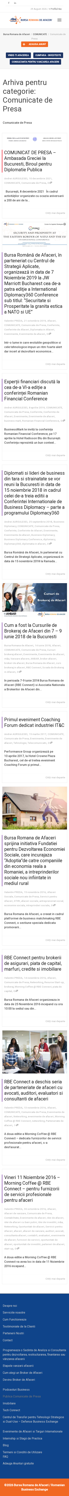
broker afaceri (48, 658)
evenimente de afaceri (41, 1116)
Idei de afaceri (55, 1217)
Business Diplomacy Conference (23, 539)
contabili (32, 1235)
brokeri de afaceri (14, 663)
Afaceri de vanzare (15, 1213)
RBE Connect (33, 667)
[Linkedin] (15, 3)
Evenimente (11, 333)
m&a (6, 658)
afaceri (18, 1230)
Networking (36, 982)
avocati (59, 1230)
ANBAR (35, 658)
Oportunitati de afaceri (31, 1226)
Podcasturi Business (16, 1389)
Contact (8, 1340)
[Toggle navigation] (59, 20)
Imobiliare (9, 1403)
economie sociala (14, 905)
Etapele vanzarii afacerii (18, 1366)
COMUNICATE (12, 182)
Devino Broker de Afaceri (19, 1379)
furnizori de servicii (28, 1239)
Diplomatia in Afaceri (42, 329)
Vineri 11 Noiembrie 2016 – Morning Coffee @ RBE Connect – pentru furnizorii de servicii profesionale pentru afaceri (32, 1189)
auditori (49, 1230)
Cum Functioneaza (14, 1319)
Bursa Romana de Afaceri (40, 663)
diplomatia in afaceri (34, 543)
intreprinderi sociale (37, 905)
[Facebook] (9, 3)
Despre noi (10, 1305)
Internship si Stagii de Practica (22, 1438)
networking (38, 1120)
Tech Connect (11, 1410)
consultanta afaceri (15, 1235)
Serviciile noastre (14, 1312)
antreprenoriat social (51, 900)
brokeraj (9, 986)
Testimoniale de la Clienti (19, 1326)
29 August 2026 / (46, 9)
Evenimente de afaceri (32, 333)
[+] (34, 138)
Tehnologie (19, 742)
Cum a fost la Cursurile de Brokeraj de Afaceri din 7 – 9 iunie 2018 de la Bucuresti (33, 631)
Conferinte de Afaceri (16, 329)
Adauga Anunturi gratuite (18, 1463)
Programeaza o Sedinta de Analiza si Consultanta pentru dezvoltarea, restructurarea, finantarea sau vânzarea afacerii (34, 1354)
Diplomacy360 (12, 543)
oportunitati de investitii (27, 1244)
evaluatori (44, 1235)
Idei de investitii (47, 1222)
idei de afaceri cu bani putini (20, 1222)
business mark (12, 420)
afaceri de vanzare (33, 1230)
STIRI (17, 900)
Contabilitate (11, 1217)
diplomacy (49, 539)
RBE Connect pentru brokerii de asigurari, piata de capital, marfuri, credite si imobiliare (33, 963)
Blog (6, 1445)
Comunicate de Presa (33, 182)
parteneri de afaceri (53, 1244)
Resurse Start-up (54, 982)
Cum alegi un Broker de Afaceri (22, 1372)
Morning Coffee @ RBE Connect (33, 986)
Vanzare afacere (19, 658)
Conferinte (53, 325)
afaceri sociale (29, 900)
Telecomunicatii (37, 742)
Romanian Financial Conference (40, 420)
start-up (8, 1248)
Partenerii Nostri (13, 1333)
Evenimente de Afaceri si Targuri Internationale (33, 1431)
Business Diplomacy (43, 534)
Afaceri (51, 320)
